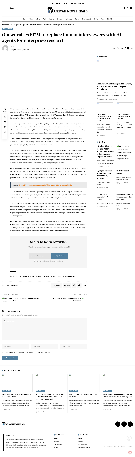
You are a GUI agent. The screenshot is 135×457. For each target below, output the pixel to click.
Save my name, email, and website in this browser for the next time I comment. (27, 352)
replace (65, 276)
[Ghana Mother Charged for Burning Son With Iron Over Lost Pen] (105, 107)
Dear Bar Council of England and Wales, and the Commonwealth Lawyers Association (114, 86)
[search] (4, 8)
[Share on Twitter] (118, 48)
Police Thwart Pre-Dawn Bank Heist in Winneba (123, 116)
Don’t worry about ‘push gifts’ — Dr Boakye (103, 197)
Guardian (77, 3)
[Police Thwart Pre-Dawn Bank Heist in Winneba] (125, 107)
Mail (83, 3)
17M (20, 276)
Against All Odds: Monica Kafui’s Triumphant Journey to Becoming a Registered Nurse (106, 151)
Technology (7, 29)
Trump (64, 3)
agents (24, 276)
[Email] (121, 48)
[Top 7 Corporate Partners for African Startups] (84, 383)
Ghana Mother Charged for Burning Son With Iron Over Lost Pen (104, 117)
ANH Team (13, 47)
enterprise (31, 276)
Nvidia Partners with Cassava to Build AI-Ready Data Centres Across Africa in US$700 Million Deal (50, 396)
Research (71, 276)
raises (59, 276)
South (71, 3)
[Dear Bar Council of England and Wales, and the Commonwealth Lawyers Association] (115, 70)
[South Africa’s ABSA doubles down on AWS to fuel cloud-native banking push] (118, 383)
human (38, 276)
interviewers (46, 276)
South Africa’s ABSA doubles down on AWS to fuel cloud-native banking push (117, 395)
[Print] (128, 48)
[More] (131, 48)
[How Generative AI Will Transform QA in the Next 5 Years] (17, 383)
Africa (52, 3)
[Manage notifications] (130, 452)
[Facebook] (124, 8)
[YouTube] (131, 8)
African (58, 3)
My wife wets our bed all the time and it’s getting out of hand (124, 197)
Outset (53, 276)
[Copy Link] (124, 48)
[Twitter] (127, 8)
